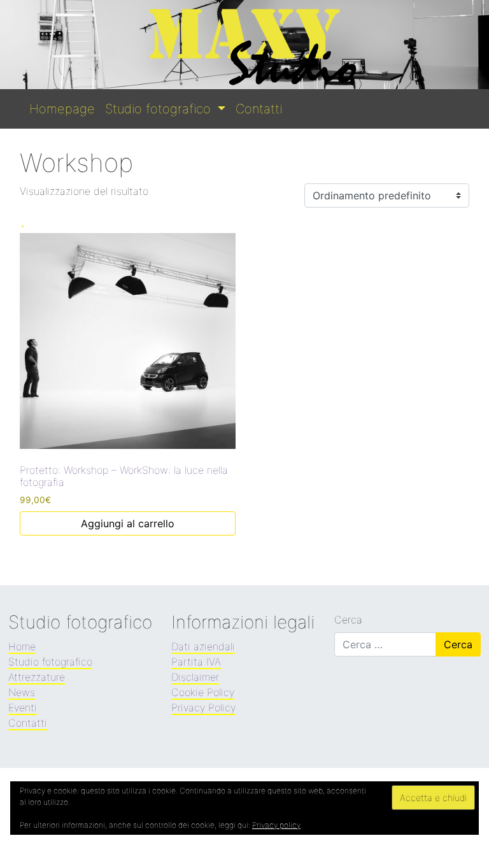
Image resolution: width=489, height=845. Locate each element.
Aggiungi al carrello (127, 523)
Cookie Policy (202, 692)
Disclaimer (195, 677)
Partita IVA (196, 661)
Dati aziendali (203, 646)
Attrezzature (36, 677)
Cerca (348, 619)
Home (22, 646)
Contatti (259, 109)
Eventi (22, 707)
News (21, 692)
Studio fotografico (160, 109)
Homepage (62, 109)
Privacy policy (276, 825)
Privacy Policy (203, 707)
